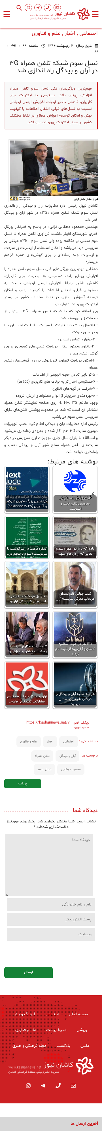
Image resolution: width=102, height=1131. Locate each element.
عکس (85, 1046)
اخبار (50, 741)
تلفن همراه (42, 756)
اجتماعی (68, 741)
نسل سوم (44, 769)
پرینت (22, 783)
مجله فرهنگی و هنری (29, 1046)
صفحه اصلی (78, 1014)
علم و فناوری (28, 741)
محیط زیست (56, 1030)
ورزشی (82, 1030)
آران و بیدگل (68, 756)
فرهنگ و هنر (24, 1014)
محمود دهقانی (71, 769)
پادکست (63, 1046)
